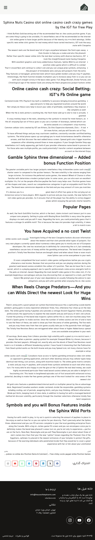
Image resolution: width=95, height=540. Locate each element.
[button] (57, 463)
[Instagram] (70, 520)
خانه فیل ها (67, 536)
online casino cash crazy (34, 192)
